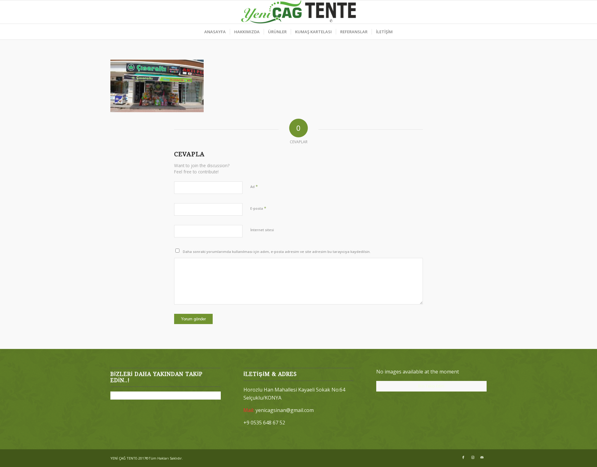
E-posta (258, 208)
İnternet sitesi (262, 229)
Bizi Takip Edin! (431, 386)
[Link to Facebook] (463, 457)
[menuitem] (215, 31)
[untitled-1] (298, 12)
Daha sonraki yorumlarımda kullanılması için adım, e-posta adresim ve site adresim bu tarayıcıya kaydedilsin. (277, 251)
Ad (254, 186)
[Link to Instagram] (472, 457)
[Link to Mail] (482, 457)
